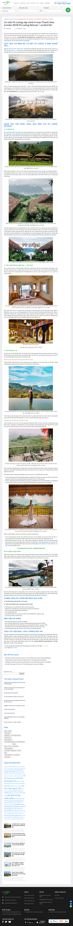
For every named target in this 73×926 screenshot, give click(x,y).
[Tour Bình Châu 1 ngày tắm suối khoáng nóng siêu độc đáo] (7, 825)
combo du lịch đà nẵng (16, 770)
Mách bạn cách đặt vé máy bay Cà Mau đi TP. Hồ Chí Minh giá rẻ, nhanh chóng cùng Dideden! (28, 657)
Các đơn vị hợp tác (59, 898)
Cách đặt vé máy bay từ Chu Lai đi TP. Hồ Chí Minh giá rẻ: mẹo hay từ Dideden (24, 664)
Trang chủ (16, 3)
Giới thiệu (57, 895)
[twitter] (6, 922)
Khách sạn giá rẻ (8, 739)
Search (22, 673)
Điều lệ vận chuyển (29, 903)
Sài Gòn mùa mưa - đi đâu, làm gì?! (12, 722)
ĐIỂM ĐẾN (46, 7)
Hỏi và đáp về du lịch (15, 735)
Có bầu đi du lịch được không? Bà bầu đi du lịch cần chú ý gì (14, 701)
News (6, 746)
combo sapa (11, 773)
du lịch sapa (14, 791)
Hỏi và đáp (7, 750)
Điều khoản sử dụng (29, 898)
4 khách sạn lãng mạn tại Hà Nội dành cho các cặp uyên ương (14, 688)
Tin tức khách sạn (20, 741)
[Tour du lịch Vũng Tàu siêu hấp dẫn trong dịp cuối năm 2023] (7, 835)
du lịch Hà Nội (16, 783)
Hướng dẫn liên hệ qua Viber (44, 896)
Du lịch (28, 3)
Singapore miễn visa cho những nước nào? (14, 705)
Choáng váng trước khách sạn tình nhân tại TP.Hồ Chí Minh (14, 683)
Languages (47, 3)
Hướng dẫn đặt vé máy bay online (45, 903)
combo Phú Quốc (11, 772)
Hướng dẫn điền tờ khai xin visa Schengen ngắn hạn (14, 717)
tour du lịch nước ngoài (12, 815)
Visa (38, 3)
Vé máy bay (22, 3)
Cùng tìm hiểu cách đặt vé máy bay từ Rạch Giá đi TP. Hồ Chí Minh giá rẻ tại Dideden (25, 660)
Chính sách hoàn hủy (29, 900)
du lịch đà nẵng (17, 801)
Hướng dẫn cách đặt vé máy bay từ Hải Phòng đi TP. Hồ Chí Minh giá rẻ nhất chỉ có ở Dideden (28, 662)
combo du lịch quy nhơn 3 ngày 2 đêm (12, 768)
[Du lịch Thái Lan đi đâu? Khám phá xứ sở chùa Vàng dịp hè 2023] (7, 874)
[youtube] (10, 922)
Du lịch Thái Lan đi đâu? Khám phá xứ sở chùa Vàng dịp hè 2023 (18, 874)
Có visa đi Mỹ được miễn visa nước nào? (14, 696)
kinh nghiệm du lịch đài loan (14, 808)
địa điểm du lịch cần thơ (17, 819)
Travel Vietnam (15, 817)
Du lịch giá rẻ (7, 733)
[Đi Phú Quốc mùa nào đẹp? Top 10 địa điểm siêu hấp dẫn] (7, 854)
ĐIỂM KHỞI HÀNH (23, 7)
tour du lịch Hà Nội (19, 813)
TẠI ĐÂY (15, 647)
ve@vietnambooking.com (11, 903)
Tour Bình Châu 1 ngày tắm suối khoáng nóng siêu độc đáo (18, 825)
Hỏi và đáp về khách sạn (10, 741)
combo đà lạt (17, 773)
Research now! (8, 671)
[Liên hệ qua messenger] (71, 904)
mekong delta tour (10, 810)
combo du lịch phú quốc (10, 766)
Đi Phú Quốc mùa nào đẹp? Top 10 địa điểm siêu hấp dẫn (18, 854)
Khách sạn (33, 3)
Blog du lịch (7, 735)
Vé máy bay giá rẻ (8, 748)
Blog (6, 731)
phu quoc (7, 811)
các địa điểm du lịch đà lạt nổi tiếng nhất (15, 775)
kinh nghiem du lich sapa (14, 802)
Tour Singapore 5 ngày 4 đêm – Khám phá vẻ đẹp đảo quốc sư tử (18, 864)
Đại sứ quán (7, 757)
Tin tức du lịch (8, 737)
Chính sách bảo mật (29, 895)
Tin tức (19, 750)
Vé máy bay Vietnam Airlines (11, 693)
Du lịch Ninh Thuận (17, 786)
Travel (14, 744)
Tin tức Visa (16, 754)
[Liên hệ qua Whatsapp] (71, 906)
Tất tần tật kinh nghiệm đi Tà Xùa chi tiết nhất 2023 (18, 844)
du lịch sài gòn (15, 792)
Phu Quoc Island (14, 811)
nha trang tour (20, 810)
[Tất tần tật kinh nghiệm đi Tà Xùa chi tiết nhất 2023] (7, 845)
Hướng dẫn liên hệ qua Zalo (46, 899)
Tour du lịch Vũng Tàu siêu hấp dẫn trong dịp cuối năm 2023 (19, 835)
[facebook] (3, 922)
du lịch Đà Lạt (18, 798)
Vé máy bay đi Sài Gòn (9, 713)
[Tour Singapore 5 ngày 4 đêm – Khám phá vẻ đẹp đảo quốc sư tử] (7, 864)
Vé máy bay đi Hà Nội (9, 709)
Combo (41, 3)
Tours (10, 746)
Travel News (15, 746)
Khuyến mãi (13, 750)
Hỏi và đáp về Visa (9, 754)
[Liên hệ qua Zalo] (71, 901)
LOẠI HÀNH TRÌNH (6, 7)
